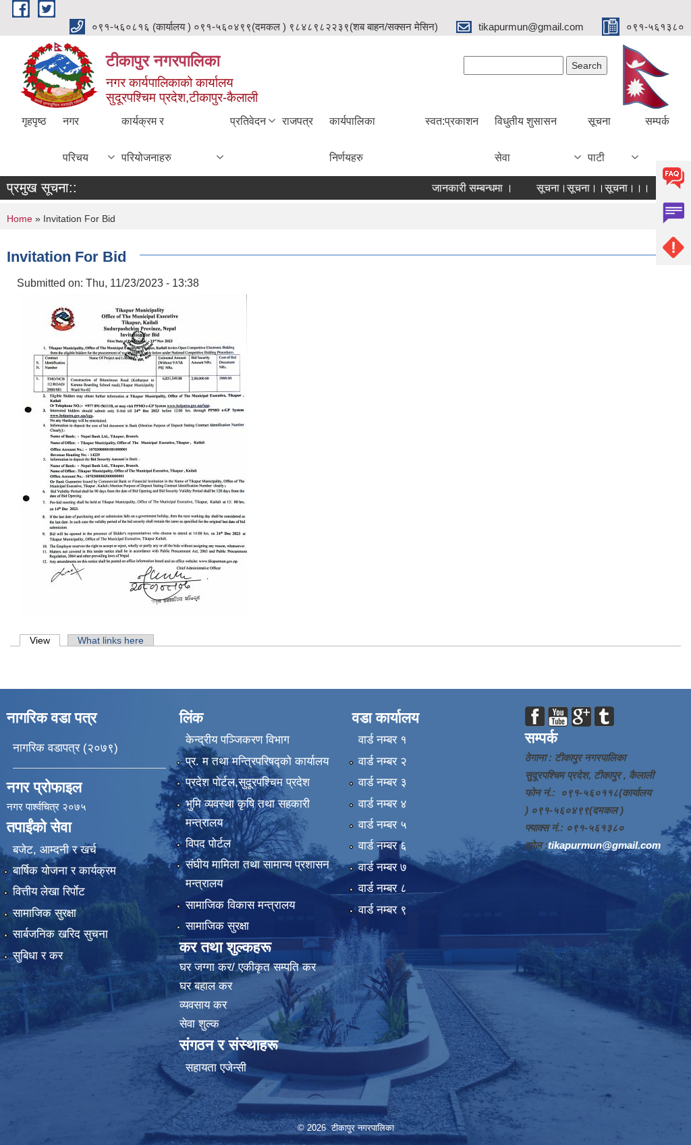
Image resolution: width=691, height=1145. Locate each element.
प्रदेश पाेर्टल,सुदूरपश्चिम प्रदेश (248, 782)
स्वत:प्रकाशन (451, 121)
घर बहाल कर (205, 986)
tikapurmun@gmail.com (604, 845)
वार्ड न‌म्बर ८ (382, 888)
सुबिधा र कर (38, 955)
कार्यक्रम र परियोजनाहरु (146, 139)
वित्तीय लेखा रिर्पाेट (49, 891)
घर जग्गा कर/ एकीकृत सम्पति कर (247, 967)
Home (19, 218)
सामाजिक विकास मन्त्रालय (240, 905)
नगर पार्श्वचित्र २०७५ (48, 806)
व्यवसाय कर (203, 1005)
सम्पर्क (657, 121)
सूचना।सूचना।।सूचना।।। (573, 188)
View (45, 640)
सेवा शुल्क (199, 1023)
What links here (111, 640)
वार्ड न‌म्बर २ (382, 761)
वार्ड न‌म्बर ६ (382, 845)
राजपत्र (297, 121)
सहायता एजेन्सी (216, 1067)
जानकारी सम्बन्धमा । (452, 188)
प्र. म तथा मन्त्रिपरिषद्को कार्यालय (257, 761)
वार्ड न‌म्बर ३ (382, 782)
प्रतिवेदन (248, 121)
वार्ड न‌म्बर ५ (382, 824)
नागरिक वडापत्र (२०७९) (65, 748)
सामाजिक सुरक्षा (44, 913)
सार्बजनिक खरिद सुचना (60, 934)
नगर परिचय (75, 139)
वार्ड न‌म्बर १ (382, 739)
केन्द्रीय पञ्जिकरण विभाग (237, 739)
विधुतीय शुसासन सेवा (526, 139)
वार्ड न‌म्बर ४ (382, 804)
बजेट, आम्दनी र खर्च (54, 849)
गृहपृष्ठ (34, 121)
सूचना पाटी (599, 139)
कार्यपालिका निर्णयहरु (352, 139)
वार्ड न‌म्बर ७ (382, 867)
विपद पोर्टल (208, 843)
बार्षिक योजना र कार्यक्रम (64, 870)
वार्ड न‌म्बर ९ (382, 909)
